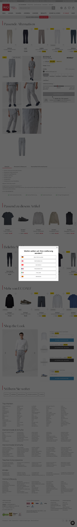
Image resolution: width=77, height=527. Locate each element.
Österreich (38, 261)
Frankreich (38, 268)
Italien (38, 272)
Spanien (38, 276)
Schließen (57, 247)
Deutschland (38, 257)
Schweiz (38, 265)
